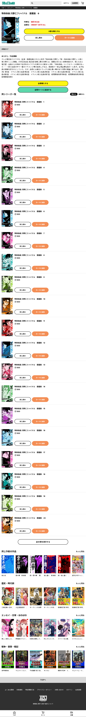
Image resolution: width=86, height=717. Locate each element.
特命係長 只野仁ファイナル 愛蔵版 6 (29, 211)
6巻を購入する (54, 31)
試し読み (38, 38)
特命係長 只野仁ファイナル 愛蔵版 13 (29, 365)
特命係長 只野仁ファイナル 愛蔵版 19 (29, 496)
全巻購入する (43, 83)
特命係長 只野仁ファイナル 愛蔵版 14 (29, 387)
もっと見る (80, 551)
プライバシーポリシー (44, 690)
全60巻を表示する (43, 542)
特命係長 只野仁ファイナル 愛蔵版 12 (29, 343)
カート (43, 715)
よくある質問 (9, 690)
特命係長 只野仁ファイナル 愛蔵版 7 (29, 233)
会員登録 (75, 3)
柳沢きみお (35, 22)
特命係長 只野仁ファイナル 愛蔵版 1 (29, 102)
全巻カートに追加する (43, 90)
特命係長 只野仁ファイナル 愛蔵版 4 (29, 168)
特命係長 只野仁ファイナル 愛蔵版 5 (29, 189)
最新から (81, 94)
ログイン (66, 3)
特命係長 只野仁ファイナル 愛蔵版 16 (29, 430)
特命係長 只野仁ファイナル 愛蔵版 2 (29, 124)
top (3, 8)
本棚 (71, 715)
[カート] (82, 3)
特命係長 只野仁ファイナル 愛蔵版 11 (29, 321)
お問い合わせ (59, 690)
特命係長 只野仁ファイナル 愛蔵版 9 (29, 277)
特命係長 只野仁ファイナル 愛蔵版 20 (30, 518)
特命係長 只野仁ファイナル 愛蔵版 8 (29, 255)
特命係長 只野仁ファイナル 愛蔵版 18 (29, 474)
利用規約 (19, 690)
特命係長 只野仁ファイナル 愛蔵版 (26, 8)
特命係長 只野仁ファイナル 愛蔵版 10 (29, 299)
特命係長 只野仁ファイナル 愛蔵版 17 (29, 452)
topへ (43, 680)
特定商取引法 (29, 690)
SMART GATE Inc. (38, 25)
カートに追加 (69, 38)
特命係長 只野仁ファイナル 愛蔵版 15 (29, 409)
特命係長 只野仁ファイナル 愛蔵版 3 (29, 146)
